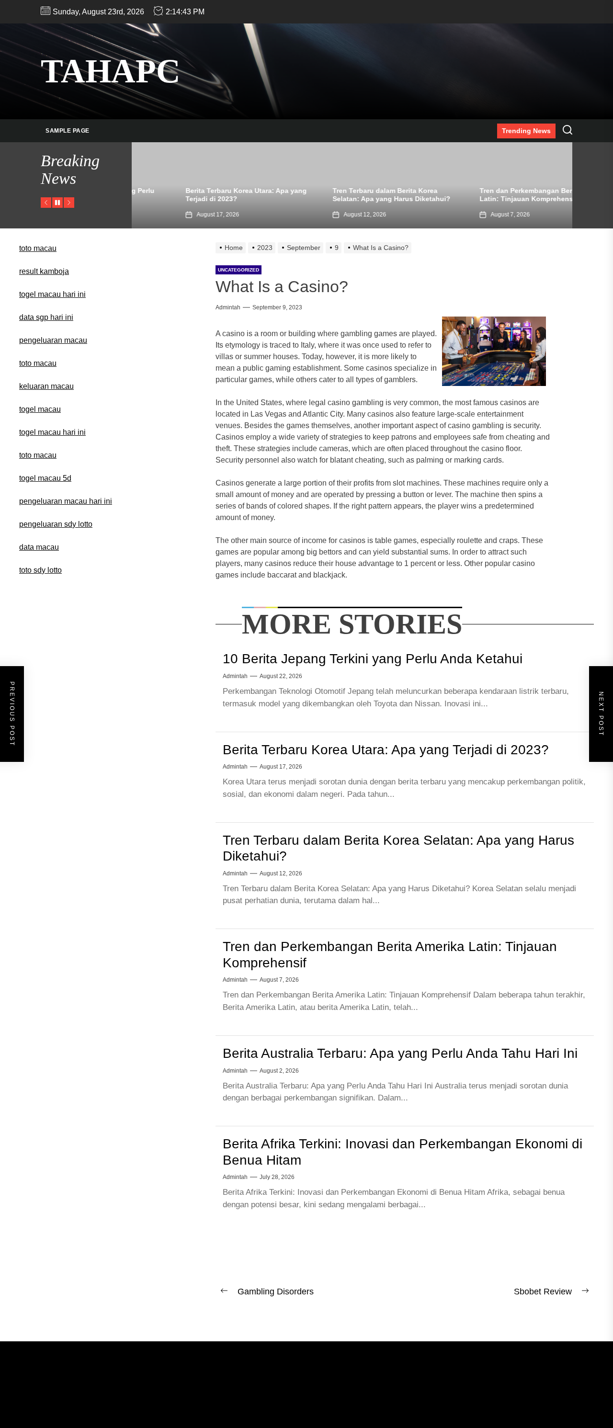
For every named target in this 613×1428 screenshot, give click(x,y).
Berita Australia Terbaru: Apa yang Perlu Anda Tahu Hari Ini (400, 1053)
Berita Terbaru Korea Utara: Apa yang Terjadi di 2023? (386, 749)
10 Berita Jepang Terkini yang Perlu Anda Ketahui (372, 658)
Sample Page (67, 130)
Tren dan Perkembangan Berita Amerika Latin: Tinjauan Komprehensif (497, 195)
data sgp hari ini (46, 317)
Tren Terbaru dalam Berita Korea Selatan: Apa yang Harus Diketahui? (345, 195)
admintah (228, 307)
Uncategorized (238, 269)
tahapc (111, 71)
